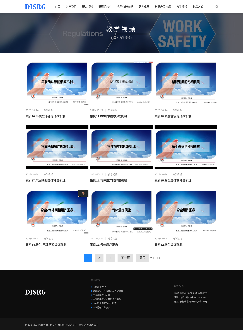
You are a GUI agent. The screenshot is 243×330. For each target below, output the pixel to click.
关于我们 (71, 6)
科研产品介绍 (163, 6)
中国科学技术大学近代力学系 (107, 299)
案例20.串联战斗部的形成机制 (45, 116)
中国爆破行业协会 (101, 307)
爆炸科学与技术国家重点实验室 (108, 291)
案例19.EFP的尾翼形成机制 (108, 116)
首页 (57, 6)
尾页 (142, 258)
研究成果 (144, 6)
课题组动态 (105, 6)
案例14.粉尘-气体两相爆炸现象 (46, 244)
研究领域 (87, 6)
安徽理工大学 (99, 286)
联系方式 (198, 6)
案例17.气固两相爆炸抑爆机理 (45, 180)
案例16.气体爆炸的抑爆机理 (108, 180)
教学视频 (181, 6)
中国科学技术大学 (101, 295)
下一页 (125, 258)
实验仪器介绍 (125, 6)
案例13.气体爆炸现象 (104, 244)
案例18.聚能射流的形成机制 (173, 116)
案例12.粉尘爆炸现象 (168, 244)
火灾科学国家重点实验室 (105, 303)
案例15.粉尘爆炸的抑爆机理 (173, 180)
